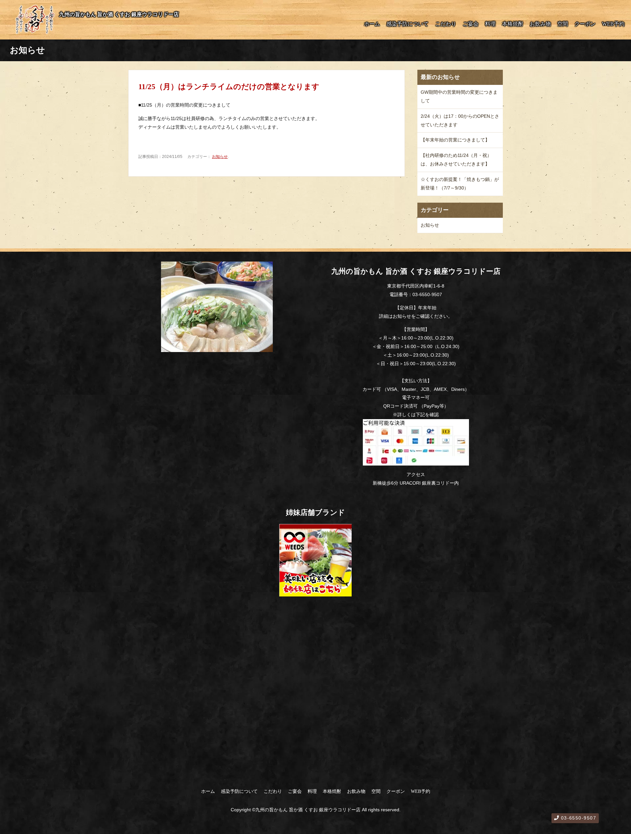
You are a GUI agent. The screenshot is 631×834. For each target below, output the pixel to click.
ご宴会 (471, 24)
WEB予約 (613, 24)
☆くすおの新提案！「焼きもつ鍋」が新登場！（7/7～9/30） (460, 183)
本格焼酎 (512, 24)
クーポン (585, 24)
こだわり (445, 24)
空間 (562, 24)
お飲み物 (540, 24)
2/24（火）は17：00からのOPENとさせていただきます (460, 120)
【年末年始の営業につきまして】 (455, 139)
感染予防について (407, 24)
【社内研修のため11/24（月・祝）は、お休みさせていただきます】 (456, 159)
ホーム (372, 24)
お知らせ (220, 156)
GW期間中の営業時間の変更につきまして (459, 96)
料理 (490, 24)
